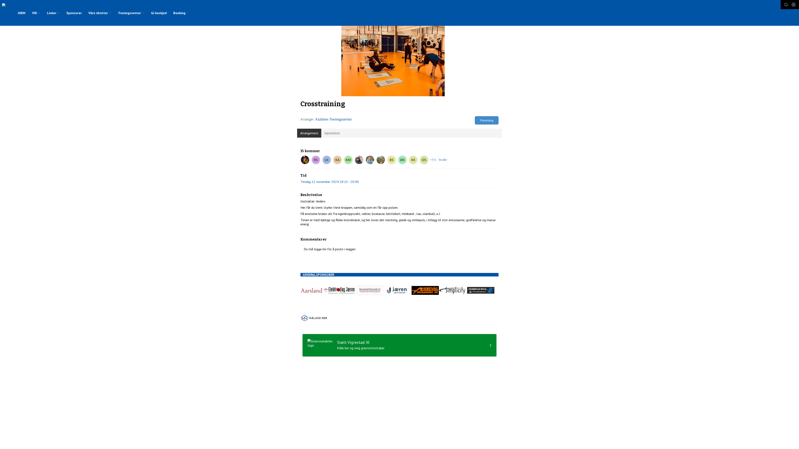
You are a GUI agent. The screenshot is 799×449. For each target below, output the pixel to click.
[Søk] (786, 4)
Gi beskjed (159, 13)
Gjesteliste (332, 133)
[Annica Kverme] (380, 159)
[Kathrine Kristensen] (413, 159)
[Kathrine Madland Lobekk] (348, 159)
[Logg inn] (793, 4)
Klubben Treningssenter (333, 119)
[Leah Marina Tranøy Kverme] (326, 159)
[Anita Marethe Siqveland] (370, 159)
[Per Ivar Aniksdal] (305, 159)
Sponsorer (74, 13)
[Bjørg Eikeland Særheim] (391, 159)
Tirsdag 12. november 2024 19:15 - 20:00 (329, 182)
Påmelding (486, 120)
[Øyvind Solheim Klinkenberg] (402, 159)
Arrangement (309, 133)
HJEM (21, 13)
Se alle (443, 160)
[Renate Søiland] (315, 159)
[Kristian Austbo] (337, 159)
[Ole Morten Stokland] (424, 159)
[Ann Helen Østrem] (359, 159)
